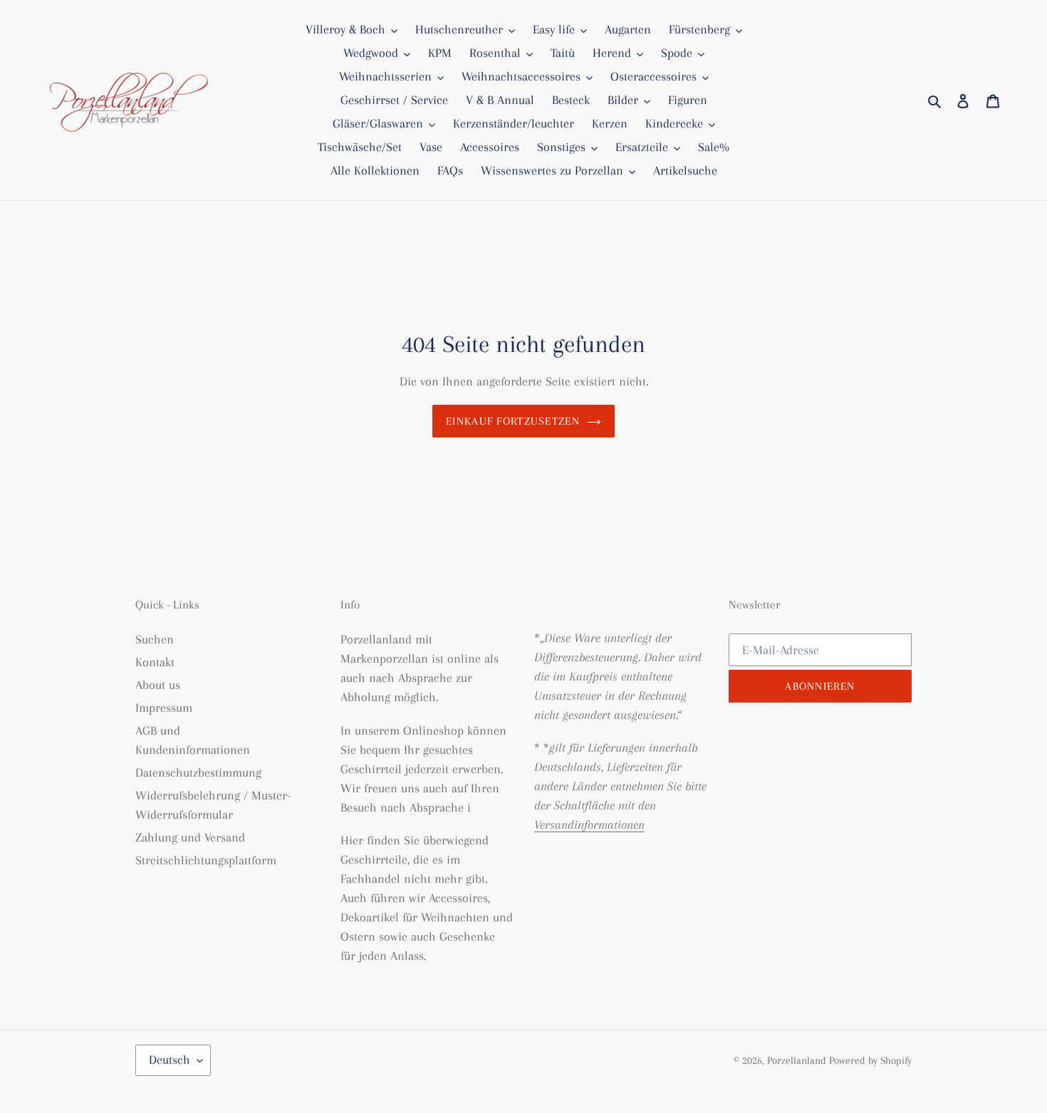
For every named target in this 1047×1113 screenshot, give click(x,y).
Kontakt (154, 662)
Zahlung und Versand (190, 837)
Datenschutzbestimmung (198, 772)
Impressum (163, 707)
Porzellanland (798, 1060)
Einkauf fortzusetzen (513, 421)
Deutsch (169, 1059)
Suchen (154, 639)
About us (157, 685)
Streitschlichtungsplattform (205, 860)
